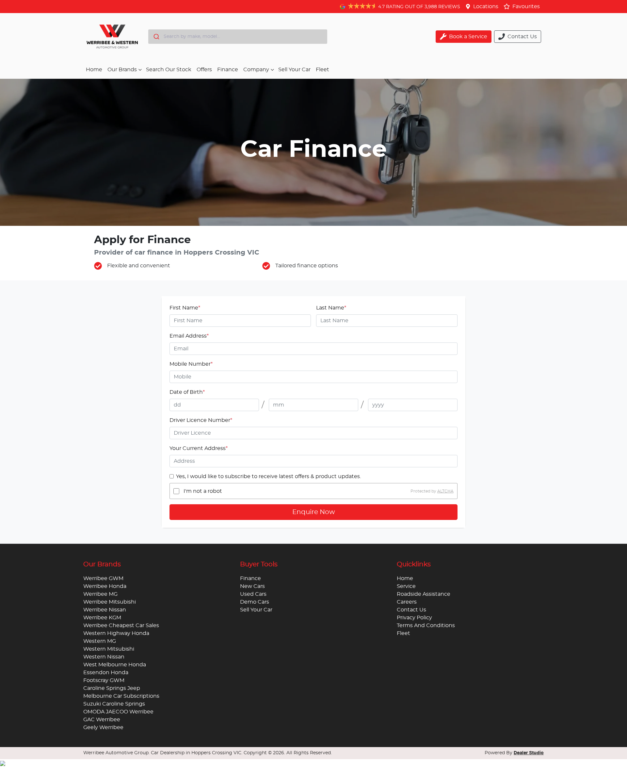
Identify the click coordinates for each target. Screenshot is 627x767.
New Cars (252, 586)
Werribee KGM (102, 617)
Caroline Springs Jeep (111, 688)
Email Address (189, 336)
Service (406, 586)
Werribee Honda (104, 586)
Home (94, 69)
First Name (184, 307)
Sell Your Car (294, 69)
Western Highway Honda (116, 633)
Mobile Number (191, 364)
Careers (407, 602)
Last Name (331, 307)
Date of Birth (187, 392)
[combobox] (237, 36)
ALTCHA (445, 491)
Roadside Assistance (423, 594)
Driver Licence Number (200, 420)
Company (256, 69)
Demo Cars (254, 602)
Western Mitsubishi (108, 649)
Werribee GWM (103, 578)
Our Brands (122, 69)
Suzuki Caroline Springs (114, 704)
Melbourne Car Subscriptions (121, 696)
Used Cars (253, 594)
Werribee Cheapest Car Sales (121, 625)
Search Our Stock (168, 69)
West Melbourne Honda (114, 664)
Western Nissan (103, 656)
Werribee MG (100, 594)
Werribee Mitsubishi (109, 602)
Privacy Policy (414, 617)
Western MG (99, 641)
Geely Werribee (103, 727)
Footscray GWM (103, 680)
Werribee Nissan (104, 609)
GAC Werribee (101, 719)
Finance (227, 69)
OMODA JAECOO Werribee (118, 711)
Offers (204, 69)
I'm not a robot (203, 491)
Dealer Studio (529, 753)
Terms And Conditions (426, 625)
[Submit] (156, 36)
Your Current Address (198, 448)
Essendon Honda (105, 672)
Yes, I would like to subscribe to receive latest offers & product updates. (268, 476)
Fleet (322, 69)
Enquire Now (313, 512)
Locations (485, 6)
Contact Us (411, 609)
